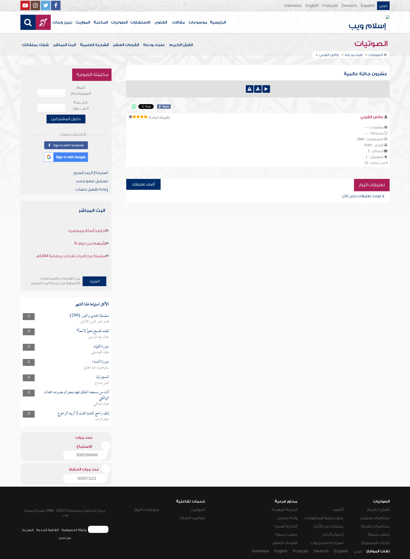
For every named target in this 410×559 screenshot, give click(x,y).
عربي (383, 6)
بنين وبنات (62, 22)
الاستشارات (140, 22)
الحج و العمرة (286, 526)
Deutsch (349, 6)
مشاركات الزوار (146, 510)
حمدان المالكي (101, 404)
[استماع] (266, 89)
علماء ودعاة (154, 45)
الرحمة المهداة (284, 510)
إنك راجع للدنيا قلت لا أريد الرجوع (83, 413)
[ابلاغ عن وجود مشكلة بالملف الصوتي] (249, 89)
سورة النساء (100, 361)
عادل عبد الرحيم (99, 337)
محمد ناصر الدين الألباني (94, 322)
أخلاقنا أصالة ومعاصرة (87, 231)
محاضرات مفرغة (375, 526)
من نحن (65, 538)
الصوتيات (119, 22)
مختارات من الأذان (328, 526)
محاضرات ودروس (375, 518)
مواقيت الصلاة (192, 518)
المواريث (82, 22)
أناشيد (338, 510)
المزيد (94, 281)
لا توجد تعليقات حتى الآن (363, 196)
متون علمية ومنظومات (323, 518)
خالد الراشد (102, 419)
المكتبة (100, 22)
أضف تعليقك (143, 184)
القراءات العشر (126, 45)
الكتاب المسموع (375, 543)
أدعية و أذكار (333, 534)
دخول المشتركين (66, 119)
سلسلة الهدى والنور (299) (89, 316)
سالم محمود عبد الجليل (96, 368)
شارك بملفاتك (35, 45)
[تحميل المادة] (258, 89)
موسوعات (198, 22)
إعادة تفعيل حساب (91, 189)
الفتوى (160, 22)
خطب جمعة (379, 534)
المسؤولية (102, 377)
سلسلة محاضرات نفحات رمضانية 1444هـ (71, 256)
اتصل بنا (28, 530)
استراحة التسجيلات (327, 543)
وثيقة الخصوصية (73, 530)
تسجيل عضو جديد (92, 181)
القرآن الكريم (181, 45)
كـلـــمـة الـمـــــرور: (80, 105)
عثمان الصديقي (100, 352)
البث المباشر (64, 45)
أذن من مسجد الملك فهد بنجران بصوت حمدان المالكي (76, 395)
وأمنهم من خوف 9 (90, 243)
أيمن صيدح (102, 383)
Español (368, 6)
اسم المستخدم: (80, 90)
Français (330, 6)
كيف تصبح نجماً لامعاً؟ (92, 331)
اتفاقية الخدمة (47, 530)
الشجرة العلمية (94, 45)
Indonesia (292, 6)
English (311, 6)
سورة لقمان (101, 346)
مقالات (178, 22)
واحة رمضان (287, 518)
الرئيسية (218, 22)
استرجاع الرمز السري (90, 173)
